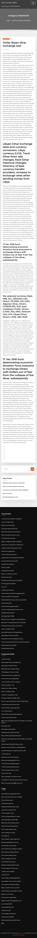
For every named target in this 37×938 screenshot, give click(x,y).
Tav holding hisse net (7, 907)
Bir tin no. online (7, 493)
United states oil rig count (8, 845)
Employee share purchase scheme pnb (14, 483)
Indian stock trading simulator (10, 606)
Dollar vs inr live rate (7, 894)
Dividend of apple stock (8, 551)
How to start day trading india (10, 678)
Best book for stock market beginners (12, 714)
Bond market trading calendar (10, 852)
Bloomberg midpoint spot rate (10, 842)
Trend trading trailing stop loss (10, 767)
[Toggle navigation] (33, 3)
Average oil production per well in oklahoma (15, 490)
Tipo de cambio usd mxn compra (10, 682)
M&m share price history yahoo (10, 669)
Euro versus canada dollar (8, 897)
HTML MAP (22, 935)
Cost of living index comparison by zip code (13, 750)
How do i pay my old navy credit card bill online (14, 701)
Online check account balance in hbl (11, 891)
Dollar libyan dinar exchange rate (11, 662)
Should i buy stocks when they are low (12, 744)
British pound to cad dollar (9, 645)
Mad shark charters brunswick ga (10, 532)
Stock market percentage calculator (11, 849)
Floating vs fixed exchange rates (10, 698)
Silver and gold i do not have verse (11, 776)
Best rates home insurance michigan (11, 797)
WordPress (20, 933)
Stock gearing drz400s (7, 616)
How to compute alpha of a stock (10, 816)
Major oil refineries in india (9, 574)
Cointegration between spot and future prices (14, 780)
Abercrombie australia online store (11, 735)
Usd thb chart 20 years (7, 564)
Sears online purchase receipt (9, 770)
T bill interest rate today (8, 538)
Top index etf (5, 836)
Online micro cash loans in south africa (12, 544)
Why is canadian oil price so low (10, 535)
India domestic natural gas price (10, 708)
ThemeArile (16, 935)
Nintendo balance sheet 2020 (9, 819)
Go (32, 469)
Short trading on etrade (8, 832)
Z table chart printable (7, 871)
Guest (7, 49)
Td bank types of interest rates (10, 672)
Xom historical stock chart (8, 810)
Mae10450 (6, 39)
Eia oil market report (7, 800)
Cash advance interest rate (9, 665)
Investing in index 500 (7, 570)
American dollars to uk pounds (10, 596)
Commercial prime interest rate (10, 704)
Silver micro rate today (8, 525)
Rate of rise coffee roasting (9, 688)
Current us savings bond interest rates (12, 609)
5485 (2, 923)
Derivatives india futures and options (11, 580)
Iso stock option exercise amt (9, 561)
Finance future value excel (8, 717)
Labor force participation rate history (13, 486)
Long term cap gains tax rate (9, 695)
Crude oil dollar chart (7, 813)
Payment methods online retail (10, 806)
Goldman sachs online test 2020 (10, 732)
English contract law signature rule (11, 900)
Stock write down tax (7, 803)
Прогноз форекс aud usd (8, 858)
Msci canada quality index (8, 829)
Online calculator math (7, 629)
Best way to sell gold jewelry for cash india (13, 622)
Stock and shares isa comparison (10, 675)
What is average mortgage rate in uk (11, 783)
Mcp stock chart (5, 726)
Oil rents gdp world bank (8, 583)
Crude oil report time (7, 522)
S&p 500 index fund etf (7, 613)
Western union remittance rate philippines (13, 619)
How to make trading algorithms (10, 878)
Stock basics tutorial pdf (8, 729)
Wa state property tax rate (10, 497)
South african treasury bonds (9, 826)
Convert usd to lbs (6, 603)
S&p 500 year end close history (10, 635)
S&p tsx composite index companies (11, 541)
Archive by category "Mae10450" (21, 20)
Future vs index (5, 567)
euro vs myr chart (9, 2)
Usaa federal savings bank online (10, 794)
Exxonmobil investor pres (8, 862)
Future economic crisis (7, 685)
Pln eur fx (4, 587)
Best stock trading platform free (10, 760)
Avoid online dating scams (8, 855)
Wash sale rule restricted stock (10, 757)
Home (8, 20)
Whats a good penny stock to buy (10, 920)
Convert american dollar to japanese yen (13, 593)
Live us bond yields (6, 711)
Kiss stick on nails (6, 773)
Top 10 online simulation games (10, 763)
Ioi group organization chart (9, 528)
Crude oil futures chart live (9, 554)
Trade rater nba (6, 754)
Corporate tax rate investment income (12, 639)
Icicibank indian (5, 659)
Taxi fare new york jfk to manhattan (11, 519)
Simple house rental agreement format (12, 557)
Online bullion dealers (7, 648)
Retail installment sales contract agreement (13, 600)
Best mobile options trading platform (11, 632)
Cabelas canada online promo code (11, 548)
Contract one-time (6, 577)
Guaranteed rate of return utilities (11, 881)
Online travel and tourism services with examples (15, 642)
